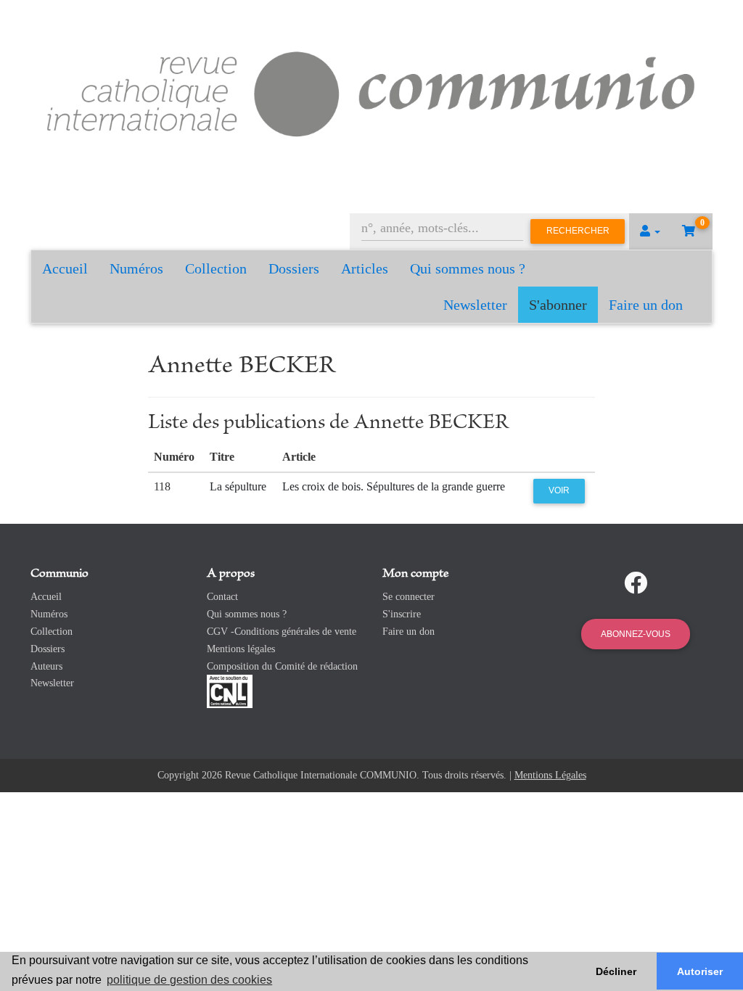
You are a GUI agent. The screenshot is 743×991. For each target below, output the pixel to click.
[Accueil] (371, 91)
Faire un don (646, 305)
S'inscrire (401, 614)
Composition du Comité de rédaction (282, 666)
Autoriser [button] (700, 971)
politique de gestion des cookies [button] (189, 980)
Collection (216, 268)
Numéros (136, 268)
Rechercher (577, 231)
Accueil (65, 268)
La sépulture (238, 486)
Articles (364, 268)
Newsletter (475, 305)
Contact (222, 596)
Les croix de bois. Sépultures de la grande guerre (393, 486)
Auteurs (46, 666)
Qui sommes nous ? (467, 268)
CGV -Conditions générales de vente (281, 631)
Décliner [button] (616, 971)
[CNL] (230, 691)
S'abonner (558, 305)
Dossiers (293, 268)
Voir (559, 490)
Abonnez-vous (635, 634)
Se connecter (408, 596)
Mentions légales (241, 648)
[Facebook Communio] (635, 583)
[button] (650, 231)
